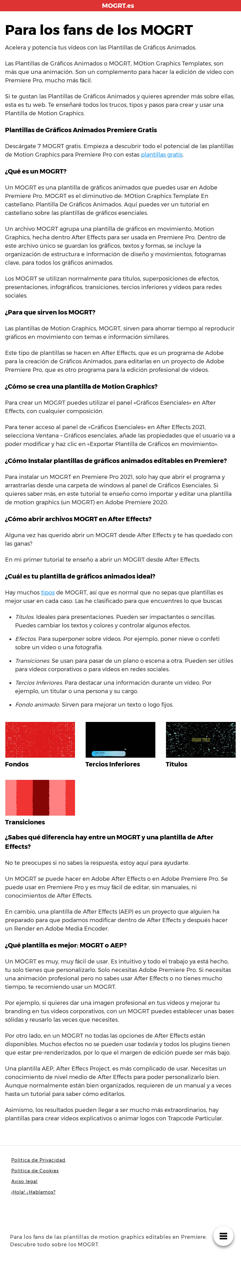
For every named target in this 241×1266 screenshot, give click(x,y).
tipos (48, 592)
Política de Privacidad (38, 1160)
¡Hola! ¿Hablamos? (33, 1192)
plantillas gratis (161, 154)
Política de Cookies (35, 1171)
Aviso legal (24, 1181)
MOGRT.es (118, 6)
